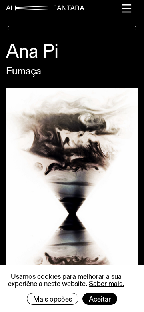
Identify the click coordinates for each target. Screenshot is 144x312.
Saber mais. (106, 283)
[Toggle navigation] (127, 8)
